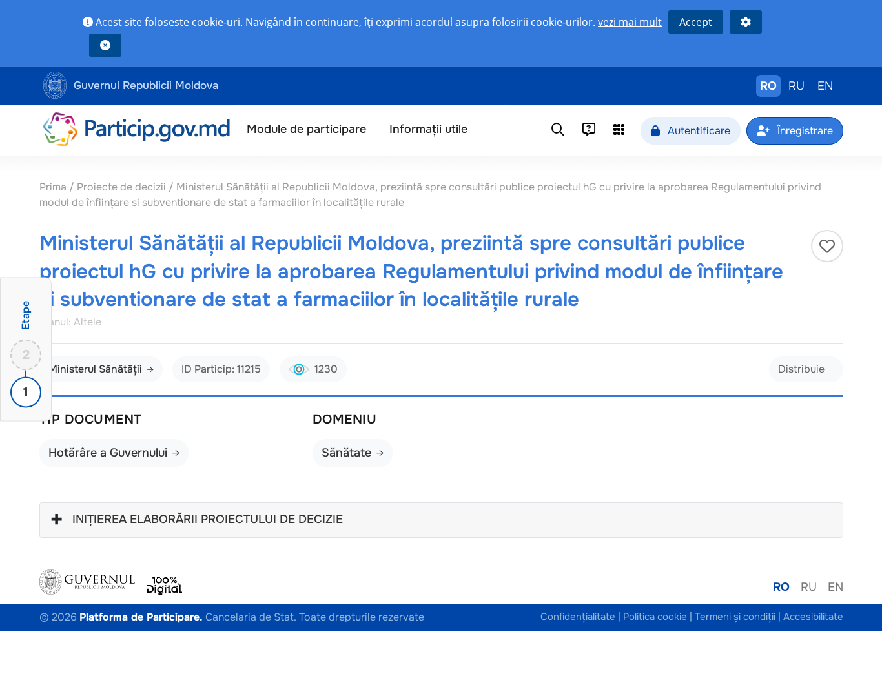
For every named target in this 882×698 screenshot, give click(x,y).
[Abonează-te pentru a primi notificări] (827, 246)
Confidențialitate (577, 616)
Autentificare (697, 131)
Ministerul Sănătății (95, 369)
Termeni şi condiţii (735, 616)
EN (825, 86)
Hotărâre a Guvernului (107, 453)
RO (768, 86)
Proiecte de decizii (123, 187)
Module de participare (306, 129)
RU (796, 86)
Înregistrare (804, 131)
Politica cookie (655, 616)
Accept (695, 22)
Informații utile (428, 129)
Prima (54, 187)
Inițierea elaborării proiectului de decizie (207, 519)
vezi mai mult (630, 22)
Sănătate (346, 453)
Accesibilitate (813, 616)
